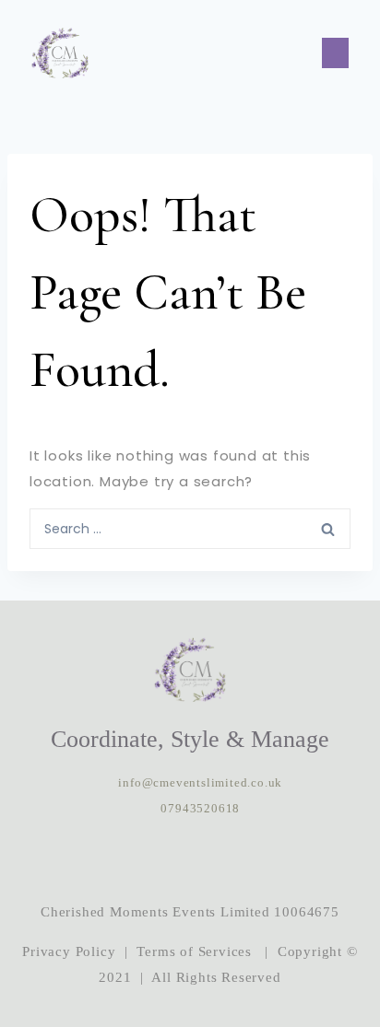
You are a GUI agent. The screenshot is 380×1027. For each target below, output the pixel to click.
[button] (335, 53)
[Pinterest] (246, 860)
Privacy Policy (68, 951)
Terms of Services (194, 951)
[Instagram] (133, 860)
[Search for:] (190, 528)
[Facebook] (190, 860)
